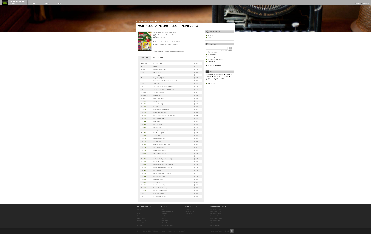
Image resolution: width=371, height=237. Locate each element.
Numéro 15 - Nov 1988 (171, 44)
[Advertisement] (219, 99)
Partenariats (189, 213)
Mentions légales (142, 231)
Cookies (170, 231)
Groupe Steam (141, 218)
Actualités (164, 213)
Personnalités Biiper (167, 225)
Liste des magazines (213, 52)
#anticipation (219, 74)
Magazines (154, 21)
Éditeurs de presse (213, 56)
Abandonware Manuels (216, 211)
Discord (139, 225)
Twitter (209, 37)
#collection (209, 80)
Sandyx (163, 37)
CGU (149, 231)
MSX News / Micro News (167, 21)
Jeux (162, 209)
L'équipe (188, 209)
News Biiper (164, 220)
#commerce (218, 80)
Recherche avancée (226, 50)
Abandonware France (215, 209)
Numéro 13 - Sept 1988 (173, 42)
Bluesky (139, 213)
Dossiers (163, 216)
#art (215, 76)
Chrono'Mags (211, 61)
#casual (208, 78)
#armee (209, 76)
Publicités (188, 216)
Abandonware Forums (216, 218)
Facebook (210, 35)
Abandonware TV (214, 216)
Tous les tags (211, 83)
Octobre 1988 (170, 35)
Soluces (163, 218)
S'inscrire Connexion (362, 3)
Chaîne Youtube (141, 220)
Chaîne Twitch (141, 223)
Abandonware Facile (167, 211)
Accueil (138, 21)
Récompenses (212, 54)
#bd (220, 76)
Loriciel (212, 223)
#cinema (216, 78)
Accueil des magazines (214, 65)
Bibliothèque (145, 21)
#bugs (226, 76)
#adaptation (209, 74)
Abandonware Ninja (215, 220)
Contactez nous (190, 211)
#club (222, 78)
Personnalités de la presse (215, 59)
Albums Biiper (165, 223)
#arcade (228, 74)
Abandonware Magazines (177, 51)
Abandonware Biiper (215, 213)
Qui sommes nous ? (179, 231)
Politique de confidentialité (159, 231)
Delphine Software (215, 225)
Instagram (140, 216)
